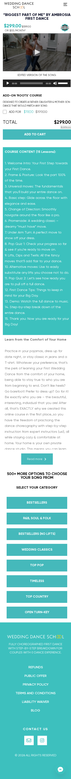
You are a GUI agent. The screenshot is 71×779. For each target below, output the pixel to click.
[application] (33, 83)
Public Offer (35, 676)
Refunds (35, 667)
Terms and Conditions (35, 693)
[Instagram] (42, 740)
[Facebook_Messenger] (60, 769)
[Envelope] (29, 740)
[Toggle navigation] (56, 4)
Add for (28, 112)
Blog (35, 710)
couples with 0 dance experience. (36, 652)
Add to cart (35, 134)
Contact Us (35, 729)
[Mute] (55, 83)
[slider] (63, 83)
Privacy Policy (35, 684)
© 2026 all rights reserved (35, 755)
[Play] (8, 83)
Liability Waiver (35, 702)
